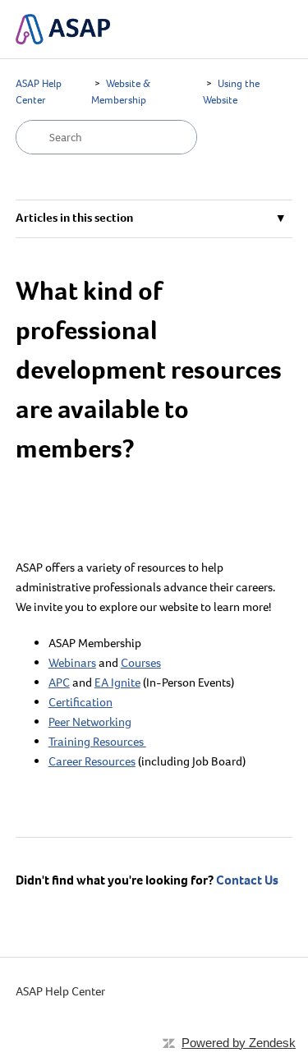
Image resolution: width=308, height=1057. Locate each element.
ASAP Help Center (60, 991)
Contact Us (247, 880)
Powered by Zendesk (239, 1043)
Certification (80, 702)
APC (59, 682)
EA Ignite (117, 682)
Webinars (72, 663)
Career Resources (92, 761)
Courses (141, 663)
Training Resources (97, 741)
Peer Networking (89, 722)
